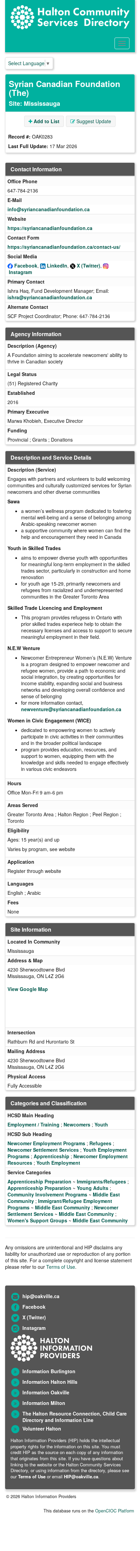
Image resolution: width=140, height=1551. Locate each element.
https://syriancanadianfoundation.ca (49, 228)
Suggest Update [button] (93, 121)
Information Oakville (45, 1392)
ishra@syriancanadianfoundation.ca (49, 297)
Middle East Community (62, 1207)
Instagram (20, 272)
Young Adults (92, 1187)
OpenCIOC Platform (114, 1511)
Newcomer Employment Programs (46, 1143)
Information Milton (43, 1402)
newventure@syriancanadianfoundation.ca (71, 709)
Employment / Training (33, 1124)
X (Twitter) (88, 265)
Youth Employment (58, 1162)
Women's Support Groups (37, 1220)
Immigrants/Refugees (101, 1181)
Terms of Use (60, 1266)
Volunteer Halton (41, 1428)
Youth (101, 1124)
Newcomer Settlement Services (43, 1149)
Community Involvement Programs (47, 1194)
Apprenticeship (51, 1156)
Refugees (100, 1143)
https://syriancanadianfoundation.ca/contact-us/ (63, 246)
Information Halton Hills (49, 1381)
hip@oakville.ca (40, 1296)
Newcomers (77, 1124)
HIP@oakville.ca (81, 1476)
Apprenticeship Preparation (39, 1181)
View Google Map (27, 989)
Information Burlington (48, 1371)
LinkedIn (57, 265)
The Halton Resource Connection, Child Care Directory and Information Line (74, 1416)
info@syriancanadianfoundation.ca (48, 209)
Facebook (25, 265)
